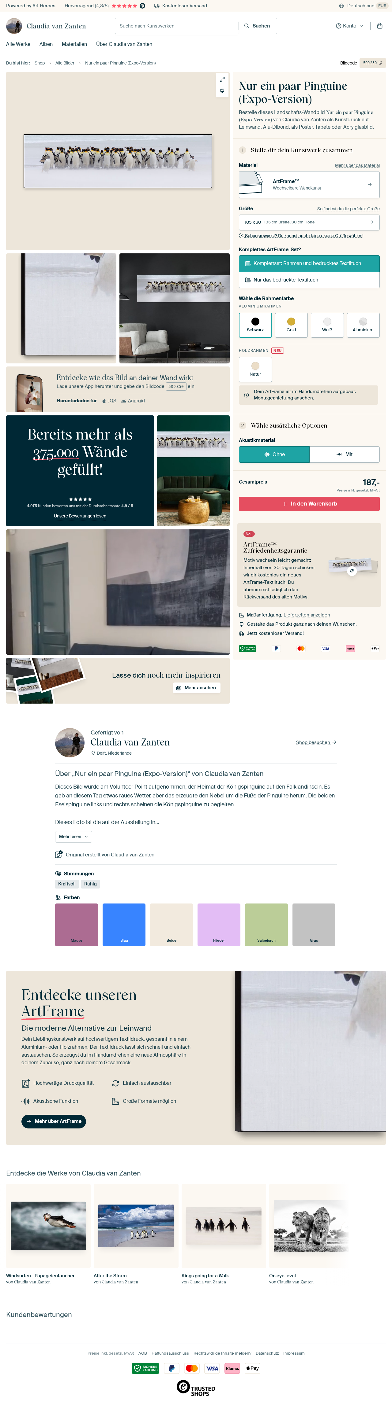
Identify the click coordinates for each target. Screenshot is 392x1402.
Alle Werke (18, 44)
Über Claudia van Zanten (124, 44)
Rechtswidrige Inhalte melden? (222, 1353)
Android (136, 401)
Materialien (74, 44)
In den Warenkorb (314, 503)
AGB (142, 1353)
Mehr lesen (70, 837)
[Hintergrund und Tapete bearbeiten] (222, 91)
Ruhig (90, 884)
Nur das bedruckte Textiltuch (286, 280)
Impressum (294, 1353)
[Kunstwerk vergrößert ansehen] (222, 79)
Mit (348, 454)
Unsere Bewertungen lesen (80, 516)
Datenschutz (267, 1353)
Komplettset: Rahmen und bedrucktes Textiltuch (307, 263)
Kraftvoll (67, 884)
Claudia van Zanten (56, 26)
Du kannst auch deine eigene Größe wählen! (304, 235)
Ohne (279, 454)
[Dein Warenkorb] (380, 26)
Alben (46, 44)
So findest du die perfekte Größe (348, 209)
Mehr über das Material (357, 165)
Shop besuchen (313, 742)
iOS (112, 401)
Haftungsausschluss (170, 1353)
